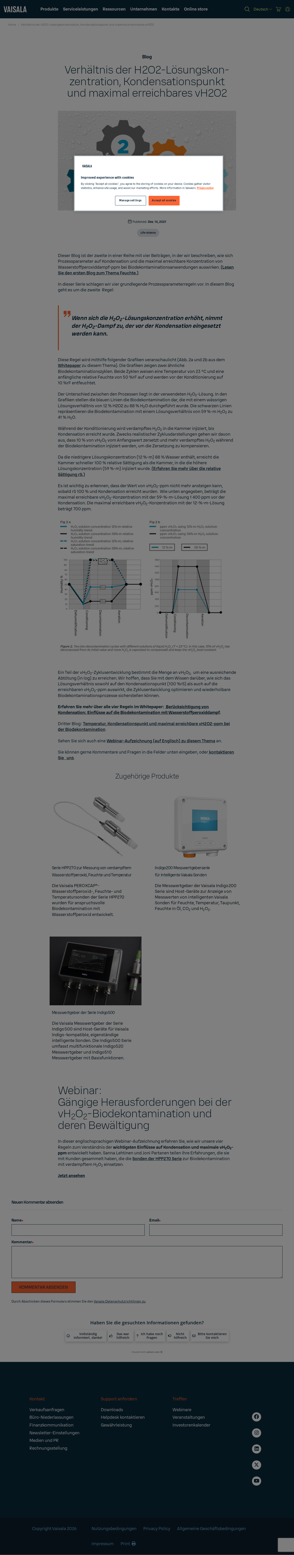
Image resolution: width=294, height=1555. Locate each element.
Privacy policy (205, 188)
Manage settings (130, 200)
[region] (148, 183)
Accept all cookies (164, 200)
